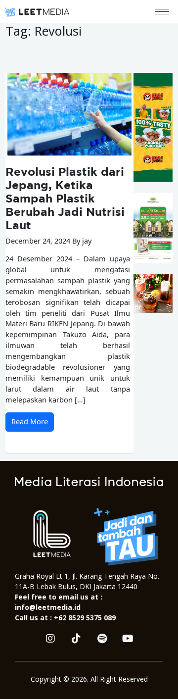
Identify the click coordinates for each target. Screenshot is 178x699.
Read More (29, 421)
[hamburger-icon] (162, 11)
